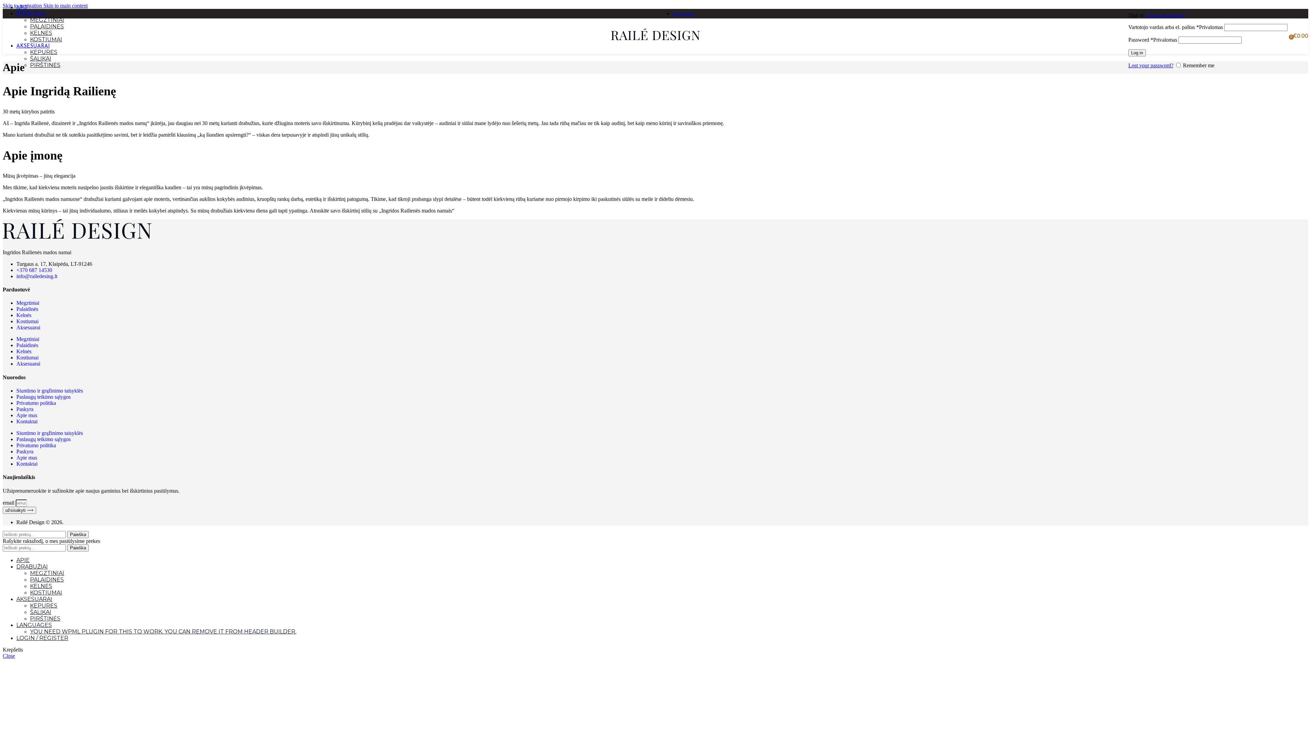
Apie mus (26, 415)
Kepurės (43, 52)
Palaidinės (47, 26)
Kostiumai (46, 39)
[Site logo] (655, 42)
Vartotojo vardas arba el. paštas (1175, 27)
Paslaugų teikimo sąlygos (43, 397)
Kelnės (41, 33)
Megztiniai (47, 20)
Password (1152, 40)
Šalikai (40, 58)
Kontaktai (27, 421)
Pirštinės (45, 65)
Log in (1137, 52)
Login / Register (42, 638)
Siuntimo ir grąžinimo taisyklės (49, 391)
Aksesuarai (28, 327)
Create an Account (1165, 15)
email (9, 503)
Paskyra (24, 409)
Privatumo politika (36, 403)
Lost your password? (1150, 65)
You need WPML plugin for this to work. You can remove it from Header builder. (163, 631)
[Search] (1125, 36)
